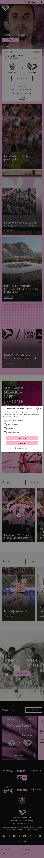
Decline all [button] (22, 443)
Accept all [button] (22, 438)
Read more (20, 416)
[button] (21, 448)
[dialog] (22, 429)
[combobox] (38, 408)
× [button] (40, 408)
